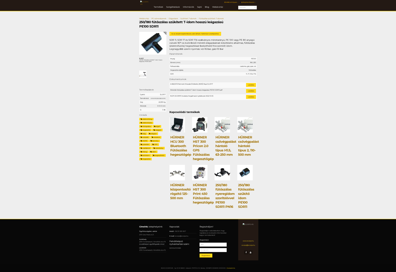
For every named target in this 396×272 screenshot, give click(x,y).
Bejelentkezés (248, 2)
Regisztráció (206, 255)
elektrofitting (147, 119)
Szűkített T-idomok (188, 19)
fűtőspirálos (146, 126)
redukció (156, 137)
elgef (158, 126)
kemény (155, 141)
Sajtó (199, 7)
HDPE (144, 141)
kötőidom (146, 155)
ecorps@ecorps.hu (181, 236)
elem (154, 152)
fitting (144, 152)
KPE (156, 144)
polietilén (145, 144)
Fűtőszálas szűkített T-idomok (211, 19)
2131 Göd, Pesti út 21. (146, 235)
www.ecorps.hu (248, 241)
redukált (145, 137)
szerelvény (159, 148)
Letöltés (251, 85)
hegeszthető (159, 155)
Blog (207, 7)
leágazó (158, 130)
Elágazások (173, 19)
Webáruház (144, 19)
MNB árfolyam (231, 2)
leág (144, 134)
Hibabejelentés (230, 268)
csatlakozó (146, 148)
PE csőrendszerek (158, 19)
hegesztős (146, 130)
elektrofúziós (147, 123)
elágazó (154, 134)
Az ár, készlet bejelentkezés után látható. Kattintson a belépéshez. (195, 34)
